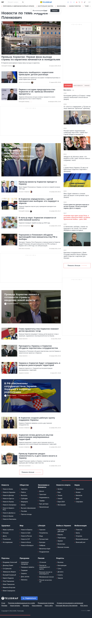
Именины (24, 580)
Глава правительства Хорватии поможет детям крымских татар (39, 330)
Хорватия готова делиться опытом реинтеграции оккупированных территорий (36, 437)
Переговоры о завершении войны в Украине (18, 6)
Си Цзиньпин (7, 568)
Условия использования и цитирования (70, 603)
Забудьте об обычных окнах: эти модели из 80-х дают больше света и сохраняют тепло (77, 158)
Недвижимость (44, 497)
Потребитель (43, 533)
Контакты (26, 605)
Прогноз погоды (26, 514)
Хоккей (60, 498)
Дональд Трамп (8, 565)
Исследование (8, 542)
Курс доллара (43, 504)
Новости (5, 485)
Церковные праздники (25, 563)
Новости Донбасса (9, 513)
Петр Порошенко (8, 581)
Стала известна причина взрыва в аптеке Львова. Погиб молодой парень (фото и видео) (76, 206)
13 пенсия (42, 562)
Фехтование (62, 505)
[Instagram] (82, 2)
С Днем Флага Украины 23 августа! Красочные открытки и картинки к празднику (76, 169)
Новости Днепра (8, 495)
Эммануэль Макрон (9, 572)
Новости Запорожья (9, 505)
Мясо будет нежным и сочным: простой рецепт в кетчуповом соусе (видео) (76, 195)
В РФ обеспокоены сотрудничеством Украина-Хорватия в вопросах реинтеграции (20, 387)
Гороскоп (42, 529)
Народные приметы (27, 567)
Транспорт (42, 494)
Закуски (60, 578)
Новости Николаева (9, 519)
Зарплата (24, 489)
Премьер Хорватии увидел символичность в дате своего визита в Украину (38, 456)
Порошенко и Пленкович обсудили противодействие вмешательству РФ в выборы (38, 237)
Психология (7, 539)
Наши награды (15, 605)
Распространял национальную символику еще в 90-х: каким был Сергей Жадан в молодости (76, 132)
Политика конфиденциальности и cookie (21, 603)
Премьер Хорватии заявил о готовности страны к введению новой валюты (21, 297)
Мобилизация (80, 526)
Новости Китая (26, 542)
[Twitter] (79, 2)
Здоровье (5, 526)
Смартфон (79, 501)
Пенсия (41, 558)
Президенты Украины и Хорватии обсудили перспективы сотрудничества (38, 347)
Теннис (60, 495)
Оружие (60, 541)
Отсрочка (79, 536)
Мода (41, 536)
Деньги (41, 491)
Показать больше (28, 472)
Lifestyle (41, 526)
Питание (6, 533)
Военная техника (63, 547)
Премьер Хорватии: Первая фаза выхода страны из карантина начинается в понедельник (30, 58)
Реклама (4, 605)
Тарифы (42, 500)
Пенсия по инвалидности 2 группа (44, 567)
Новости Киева (8, 489)
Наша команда (37, 605)
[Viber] (70, 2)
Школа (23, 505)
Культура (42, 542)
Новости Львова (8, 501)
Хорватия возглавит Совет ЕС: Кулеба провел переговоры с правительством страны (20, 151)
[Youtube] (76, 2)
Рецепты (60, 558)
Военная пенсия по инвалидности (45, 573)
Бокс (59, 492)
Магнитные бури (44, 548)
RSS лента (84, 605)
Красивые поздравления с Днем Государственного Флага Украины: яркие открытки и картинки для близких (76, 255)
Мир (21, 526)
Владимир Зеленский (10, 562)
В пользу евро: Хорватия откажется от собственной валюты (37, 219)
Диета (5, 536)
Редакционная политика (46, 603)
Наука (77, 485)
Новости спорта (63, 485)
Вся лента (67, 90)
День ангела (25, 576)
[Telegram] (73, 2)
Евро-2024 (61, 501)
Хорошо (54, 10)
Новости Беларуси (27, 545)
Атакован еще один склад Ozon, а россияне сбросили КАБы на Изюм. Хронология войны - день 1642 (77, 217)
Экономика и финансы (43, 486)
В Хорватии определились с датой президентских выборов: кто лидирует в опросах (39, 201)
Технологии (80, 489)
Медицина (24, 501)
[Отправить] (23, 2)
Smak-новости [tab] (78, 85)
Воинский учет (80, 542)
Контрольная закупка (45, 6)
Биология (79, 495)
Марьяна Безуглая (9, 587)
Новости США (25, 533)
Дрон (77, 498)
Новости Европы (26, 529)
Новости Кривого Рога (8, 509)
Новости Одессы (8, 498)
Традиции (24, 570)
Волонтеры (61, 544)
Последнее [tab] (68, 85)
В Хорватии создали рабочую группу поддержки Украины (37, 419)
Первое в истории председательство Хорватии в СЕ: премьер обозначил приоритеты (37, 91)
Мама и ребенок (8, 529)
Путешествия (43, 539)
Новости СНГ (25, 539)
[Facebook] (68, 2)
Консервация (62, 565)
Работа (23, 492)
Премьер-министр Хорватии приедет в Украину (38, 183)
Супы (59, 568)
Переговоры (62, 537)
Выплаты (24, 495)
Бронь (78, 533)
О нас (3, 603)
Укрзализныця (44, 507)
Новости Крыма (8, 516)
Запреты (24, 573)
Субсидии (24, 498)
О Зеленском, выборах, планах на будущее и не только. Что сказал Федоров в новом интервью (76, 228)
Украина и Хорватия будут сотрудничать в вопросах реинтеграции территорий (39, 364)
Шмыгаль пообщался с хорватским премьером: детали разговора (36, 73)
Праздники (24, 558)
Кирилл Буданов (8, 578)
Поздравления (44, 552)
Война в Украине (63, 526)
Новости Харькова (9, 492)
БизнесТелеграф (75, 6)
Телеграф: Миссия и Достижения (66, 605)
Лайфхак (42, 545)
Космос (78, 492)
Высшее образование (28, 508)
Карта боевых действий (62, 530)
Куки (45, 10)
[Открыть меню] (2, 2)
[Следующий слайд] (90, 6)
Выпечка (60, 562)
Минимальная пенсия (46, 577)
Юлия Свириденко (9, 590)
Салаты (60, 575)
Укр (89, 2)
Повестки (79, 529)
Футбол (60, 489)
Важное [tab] (87, 85)
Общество (24, 485)
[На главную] (46, 2)
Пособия (24, 511)
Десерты (60, 572)
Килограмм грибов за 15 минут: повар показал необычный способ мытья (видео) (77, 97)
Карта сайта (49, 605)
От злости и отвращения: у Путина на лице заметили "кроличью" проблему (77, 107)
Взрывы (60, 534)
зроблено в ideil (86, 610)
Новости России (26, 536)
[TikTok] (84, 2)
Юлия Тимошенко (9, 584)
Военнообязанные (82, 539)
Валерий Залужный (9, 575)
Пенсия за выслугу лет (45, 581)
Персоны (5, 558)
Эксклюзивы (61, 6)
